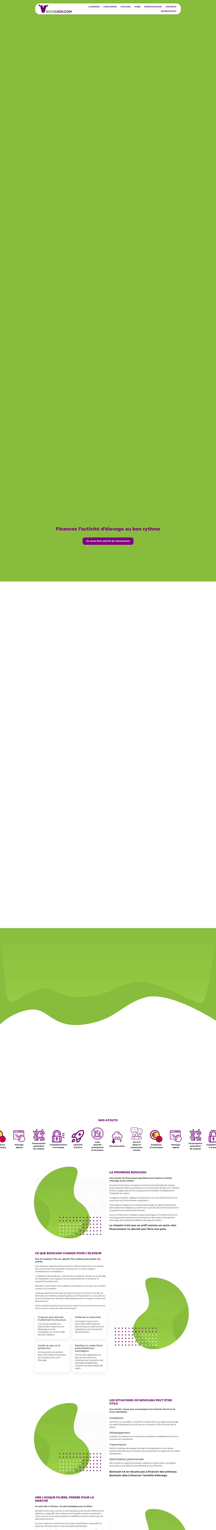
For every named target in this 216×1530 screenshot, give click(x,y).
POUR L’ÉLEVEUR (110, 6)
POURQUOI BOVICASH (153, 6)
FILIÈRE (137, 6)
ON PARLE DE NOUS (168, 11)
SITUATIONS (126, 6)
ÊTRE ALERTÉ (171, 6)
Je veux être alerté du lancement (108, 541)
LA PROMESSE (94, 6)
